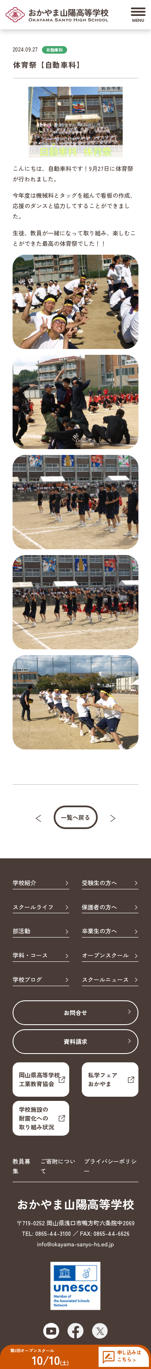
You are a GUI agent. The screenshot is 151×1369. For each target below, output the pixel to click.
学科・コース (30, 955)
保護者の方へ (99, 907)
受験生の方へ (99, 883)
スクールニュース (105, 980)
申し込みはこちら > (129, 1356)
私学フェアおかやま (102, 1079)
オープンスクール (105, 955)
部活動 (21, 931)
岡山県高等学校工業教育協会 (39, 1079)
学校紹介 (24, 883)
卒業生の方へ (99, 931)
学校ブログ (27, 980)
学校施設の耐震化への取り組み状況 (36, 1118)
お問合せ (75, 1012)
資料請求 (75, 1041)
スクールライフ (33, 907)
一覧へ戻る (75, 817)
